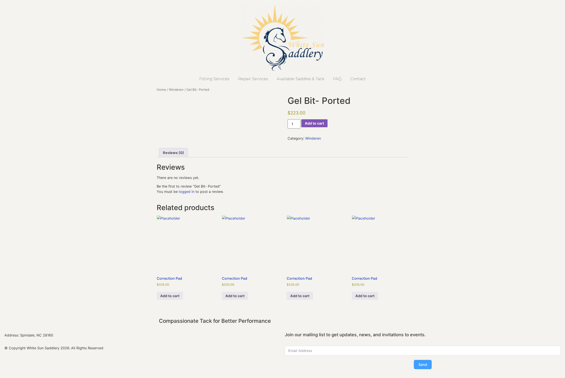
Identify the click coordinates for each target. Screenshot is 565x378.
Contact (358, 78)
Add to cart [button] (169, 296)
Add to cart (314, 123)
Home (161, 90)
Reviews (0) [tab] (173, 152)
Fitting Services (214, 78)
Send (422, 364)
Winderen (176, 90)
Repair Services (253, 78)
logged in (186, 191)
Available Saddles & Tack (300, 78)
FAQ (337, 78)
